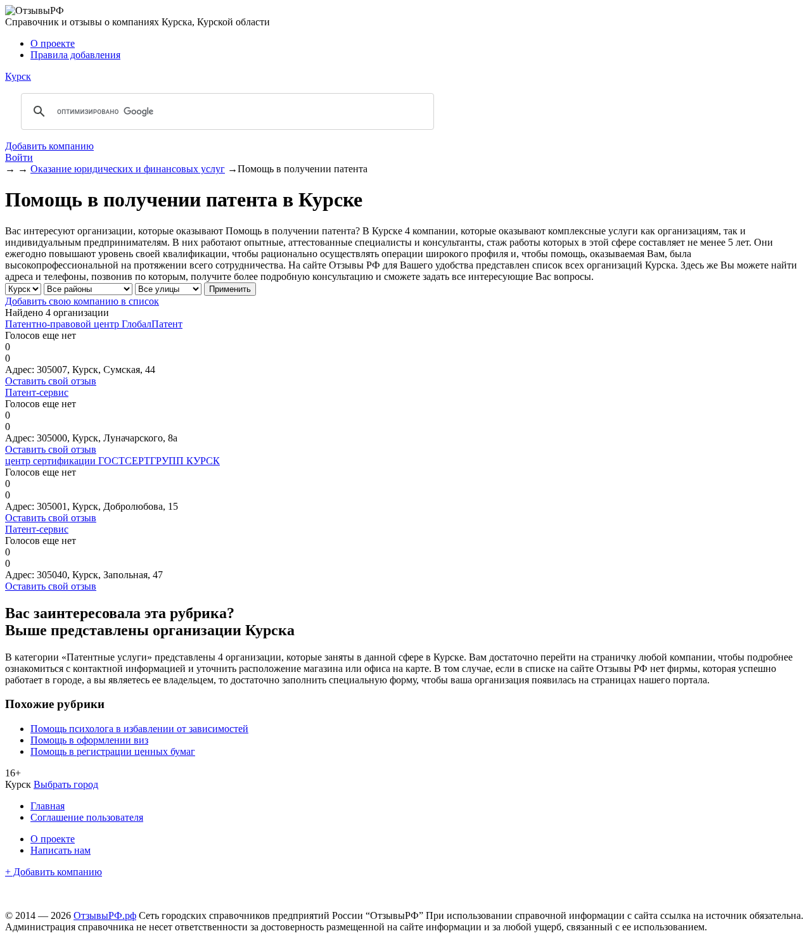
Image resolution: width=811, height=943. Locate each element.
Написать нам (60, 850)
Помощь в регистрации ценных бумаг (112, 751)
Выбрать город (66, 784)
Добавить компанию (49, 146)
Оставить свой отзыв (50, 381)
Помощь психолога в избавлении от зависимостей (139, 728)
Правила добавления (75, 54)
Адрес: (19, 369)
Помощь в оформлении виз (89, 740)
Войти (19, 157)
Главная (47, 806)
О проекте (52, 43)
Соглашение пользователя (86, 817)
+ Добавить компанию (53, 871)
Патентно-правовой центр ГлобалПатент (93, 324)
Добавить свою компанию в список (82, 301)
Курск (18, 76)
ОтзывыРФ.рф (104, 915)
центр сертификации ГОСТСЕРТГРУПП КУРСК (112, 460)
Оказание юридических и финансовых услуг (127, 168)
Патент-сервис (36, 392)
